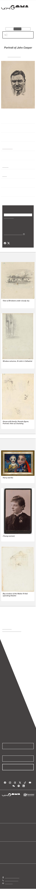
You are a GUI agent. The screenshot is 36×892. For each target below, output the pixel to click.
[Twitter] (8, 243)
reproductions (7, 628)
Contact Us (8, 883)
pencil (4, 176)
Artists (17, 21)
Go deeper (28, 21)
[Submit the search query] (4, 35)
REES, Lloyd (7, 305)
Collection (14, 14)
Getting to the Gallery (12, 877)
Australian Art (7, 148)
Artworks (7, 21)
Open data (5, 832)
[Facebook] (5, 243)
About (21, 834)
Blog (20, 832)
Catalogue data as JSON (12, 234)
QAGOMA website (8, 834)
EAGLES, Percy (14, 56)
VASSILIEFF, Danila (9, 480)
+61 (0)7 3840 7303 (11, 880)
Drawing (5, 166)
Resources (26, 29)
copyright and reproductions (11, 631)
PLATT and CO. (8, 539)
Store (4, 836)
